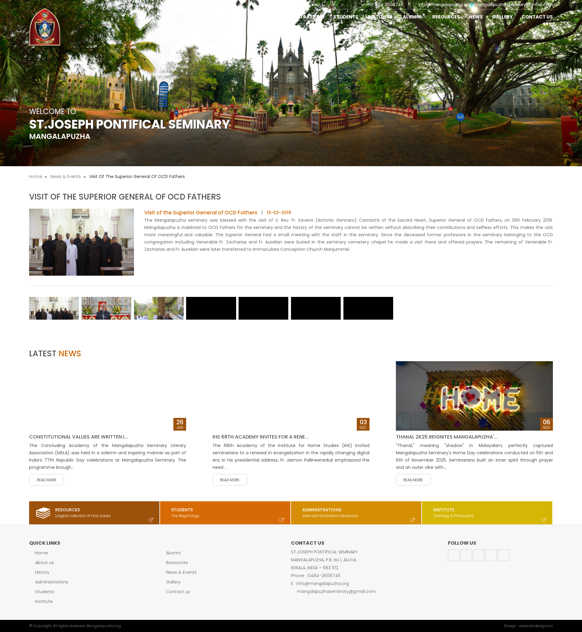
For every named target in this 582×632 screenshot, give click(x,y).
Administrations (51, 582)
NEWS (476, 17)
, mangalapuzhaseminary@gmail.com (512, 5)
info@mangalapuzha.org (444, 5)
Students (44, 592)
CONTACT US (537, 17)
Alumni (413, 17)
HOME (201, 17)
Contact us (178, 592)
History (260, 17)
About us (44, 563)
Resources (177, 563)
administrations (301, 17)
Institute (380, 17)
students (345, 17)
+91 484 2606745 (385, 5)
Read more (46, 479)
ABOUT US (229, 17)
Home (35, 176)
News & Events (65, 176)
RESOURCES (446, 17)
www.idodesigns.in (536, 625)
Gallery (502, 17)
